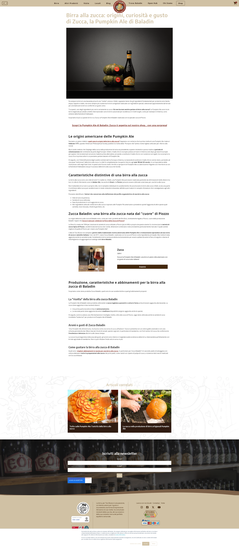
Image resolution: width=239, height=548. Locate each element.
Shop (180, 3)
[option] (119, 372)
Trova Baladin (135, 3)
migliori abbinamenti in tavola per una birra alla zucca (97, 351)
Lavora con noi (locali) (144, 503)
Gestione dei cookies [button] (135, 543)
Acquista (142, 267)
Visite (86, 3)
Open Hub (152, 3)
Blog (108, 3)
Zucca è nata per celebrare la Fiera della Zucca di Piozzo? (103, 221)
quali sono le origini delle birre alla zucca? (104, 141)
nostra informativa (120, 535)
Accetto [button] (146, 543)
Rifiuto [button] (153, 543)
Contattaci (156, 503)
